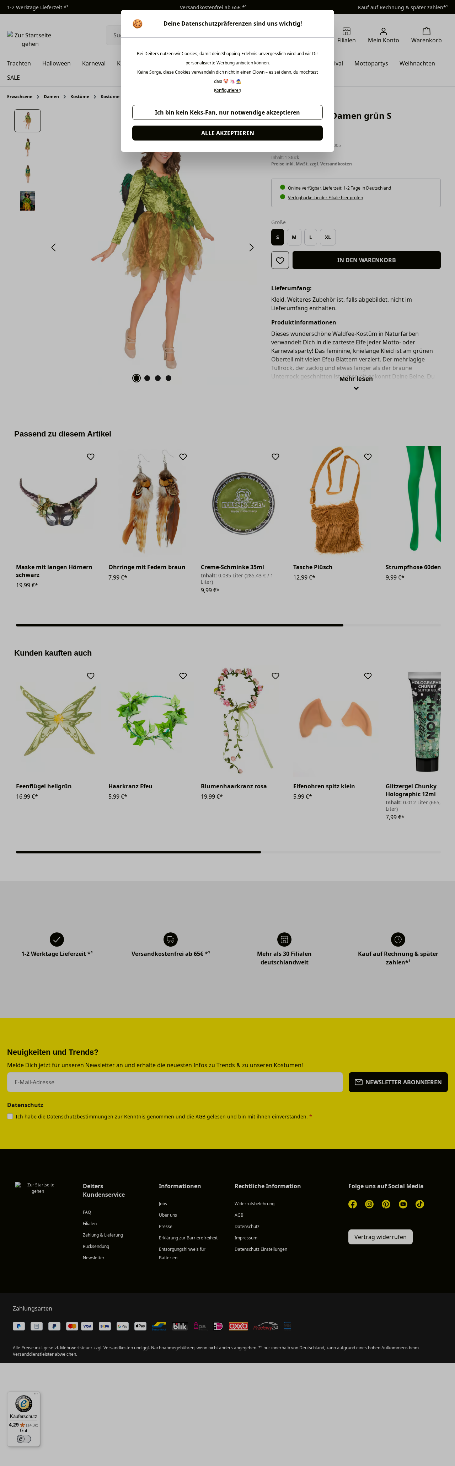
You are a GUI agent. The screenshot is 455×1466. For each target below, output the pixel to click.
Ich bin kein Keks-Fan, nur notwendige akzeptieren (227, 112)
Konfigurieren (227, 90)
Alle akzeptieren (227, 133)
